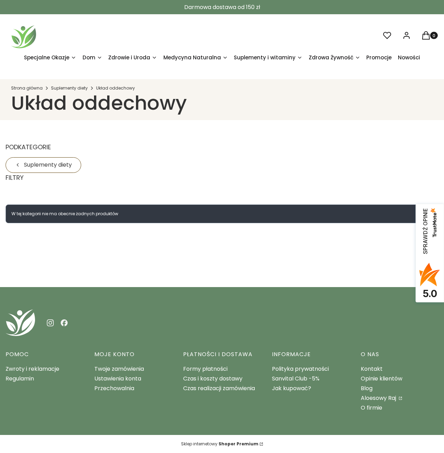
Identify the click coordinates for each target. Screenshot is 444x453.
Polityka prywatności (300, 369)
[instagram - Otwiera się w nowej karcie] (50, 323)
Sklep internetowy (219, 444)
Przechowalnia (114, 388)
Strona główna (27, 88)
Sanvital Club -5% (295, 379)
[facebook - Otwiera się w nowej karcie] (64, 323)
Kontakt (372, 369)
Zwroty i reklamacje (32, 369)
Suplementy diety (69, 88)
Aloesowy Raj (379, 398)
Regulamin (20, 379)
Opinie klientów (381, 379)
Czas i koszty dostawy (212, 379)
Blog (367, 388)
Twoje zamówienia (119, 369)
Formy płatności (205, 369)
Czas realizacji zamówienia (219, 388)
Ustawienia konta (117, 379)
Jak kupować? (291, 388)
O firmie (371, 408)
